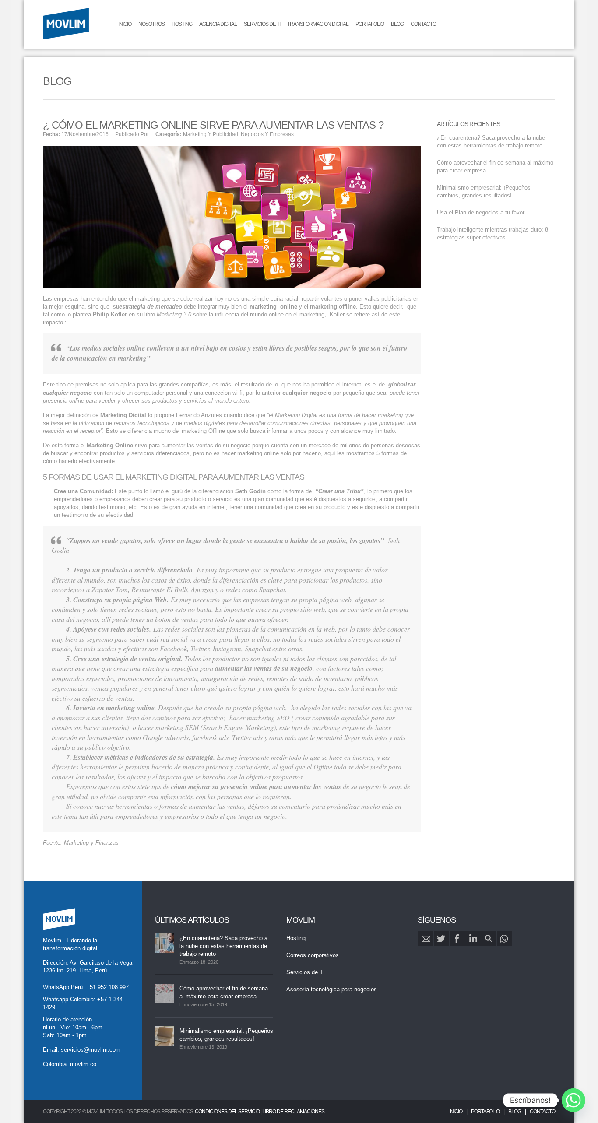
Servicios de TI (262, 24)
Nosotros (151, 24)
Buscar (488, 938)
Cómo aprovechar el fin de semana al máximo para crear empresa (223, 992)
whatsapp (504, 938)
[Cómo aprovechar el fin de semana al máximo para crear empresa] (164, 993)
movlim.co (83, 1064)
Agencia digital (218, 24)
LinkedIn (473, 938)
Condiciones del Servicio (227, 1112)
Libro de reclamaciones (293, 1112)
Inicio (124, 24)
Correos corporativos (312, 955)
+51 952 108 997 (107, 987)
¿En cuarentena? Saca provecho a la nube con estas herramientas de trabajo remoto (223, 946)
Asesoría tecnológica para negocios (331, 989)
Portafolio (369, 24)
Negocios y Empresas (267, 134)
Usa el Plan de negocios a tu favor (480, 212)
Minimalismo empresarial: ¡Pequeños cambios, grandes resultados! (226, 1035)
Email (425, 938)
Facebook (457, 938)
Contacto (423, 24)
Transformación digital (317, 24)
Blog (397, 24)
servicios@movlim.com (90, 1049)
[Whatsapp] (573, 1100)
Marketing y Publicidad (210, 134)
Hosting (182, 24)
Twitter (441, 938)
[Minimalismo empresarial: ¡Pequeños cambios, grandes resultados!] (164, 1036)
